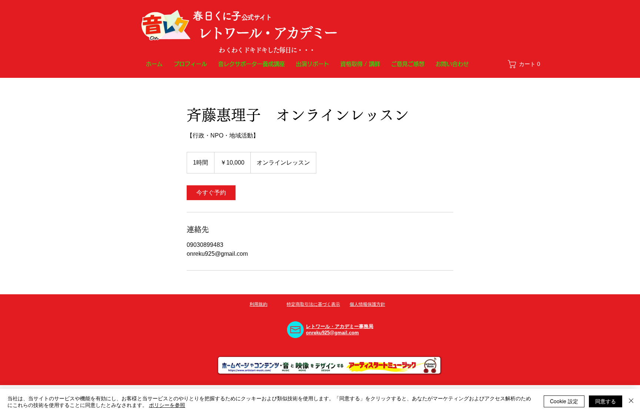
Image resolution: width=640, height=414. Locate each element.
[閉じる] (631, 401)
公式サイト (256, 17)
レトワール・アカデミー (266, 33)
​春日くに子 (217, 15)
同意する (605, 401)
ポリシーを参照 (167, 404)
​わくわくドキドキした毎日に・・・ (267, 50)
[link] (527, 64)
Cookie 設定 (564, 401)
